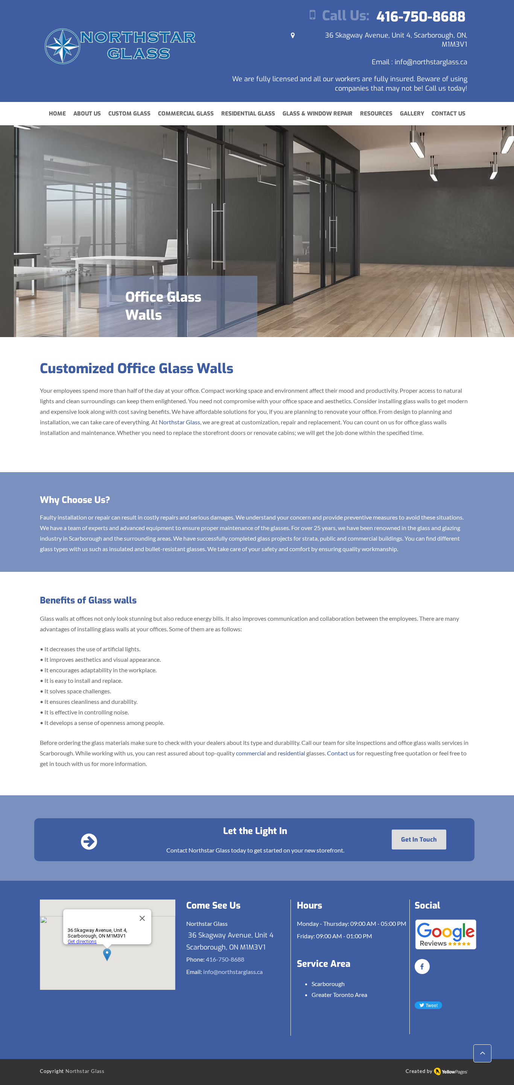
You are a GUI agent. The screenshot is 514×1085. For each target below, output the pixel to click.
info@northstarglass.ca (431, 62)
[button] (376, 114)
